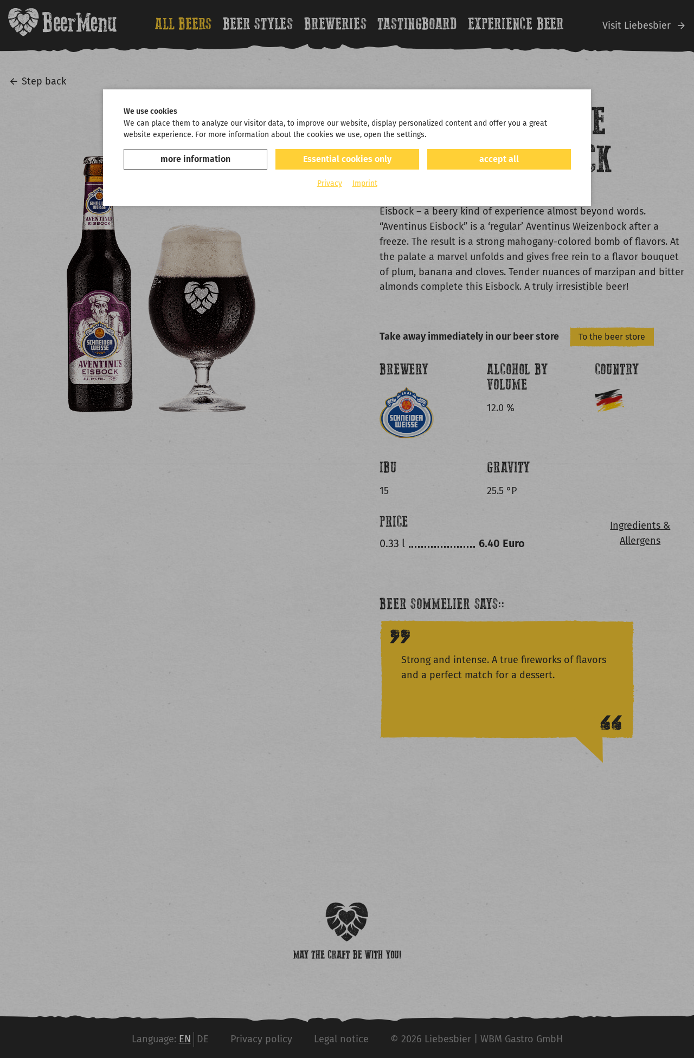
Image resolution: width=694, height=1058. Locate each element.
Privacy (329, 183)
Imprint (364, 183)
